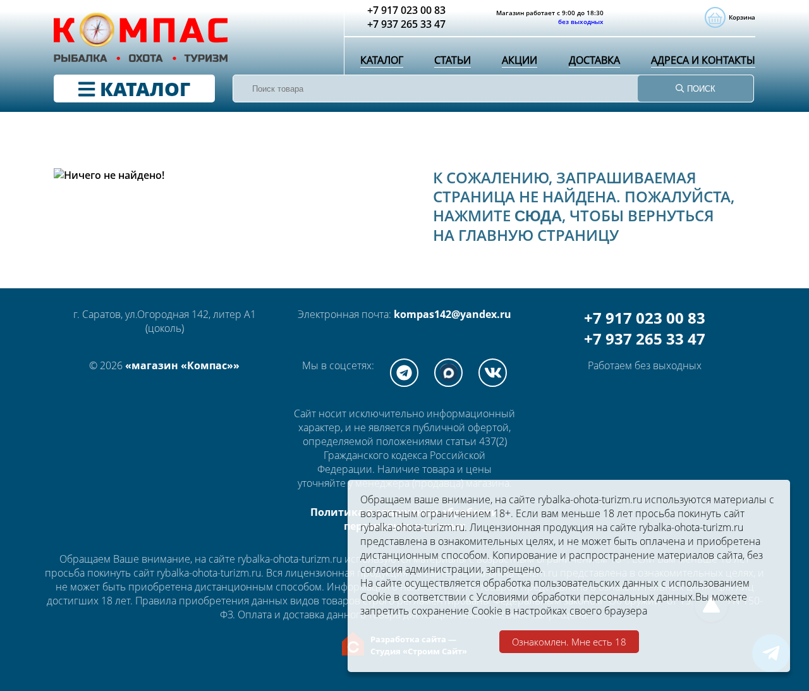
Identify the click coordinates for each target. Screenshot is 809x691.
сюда (538, 215)
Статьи (452, 60)
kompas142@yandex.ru (452, 314)
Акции (519, 60)
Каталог (381, 60)
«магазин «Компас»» (182, 365)
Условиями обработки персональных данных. (586, 597)
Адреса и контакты (703, 60)
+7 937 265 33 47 (644, 338)
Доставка (594, 60)
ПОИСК (699, 89)
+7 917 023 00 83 (644, 317)
